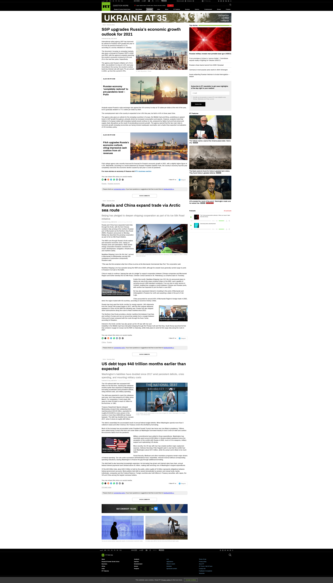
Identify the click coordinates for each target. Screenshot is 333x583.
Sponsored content (171, 568)
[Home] (106, 6)
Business (149, 9)
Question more (120, 6)
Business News (111, 24)
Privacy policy (202, 561)
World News (139, 9)
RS (119, 1)
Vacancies (201, 573)
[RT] (137, 1)
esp (105, 550)
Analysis (187, 9)
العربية (103, 1)
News (103, 559)
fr (114, 550)
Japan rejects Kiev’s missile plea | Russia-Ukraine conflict (151, 5)
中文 (122, 1)
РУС (110, 1)
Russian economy (114, 184)
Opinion (197, 9)
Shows (219, 9)
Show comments (144, 195)
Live (167, 559)
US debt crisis (106, 487)
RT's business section (143, 171)
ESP (107, 1)
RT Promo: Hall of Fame (205, 566)
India (158, 9)
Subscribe (198, 104)
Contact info (202, 568)
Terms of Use (202, 559)
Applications (169, 561)
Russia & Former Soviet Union (122, 9)
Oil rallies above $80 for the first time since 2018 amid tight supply (162, 541)
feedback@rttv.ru (169, 189)
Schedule (169, 566)
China (104, 342)
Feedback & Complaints (205, 571)
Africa (166, 9)
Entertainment (208, 9)
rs (117, 550)
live (170, 5)
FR (116, 1)
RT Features (176, 9)
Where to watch (170, 564)
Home (104, 24)
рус (109, 550)
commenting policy (119, 189)
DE (113, 1)
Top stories (193, 25)
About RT (201, 564)
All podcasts (227, 211)
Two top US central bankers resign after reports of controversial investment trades (122, 541)
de (112, 550)
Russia (104, 184)
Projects (228, 9)
